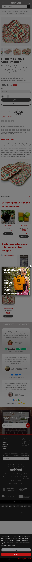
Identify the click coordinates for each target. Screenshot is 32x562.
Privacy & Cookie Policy (24, 558)
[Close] (30, 266)
